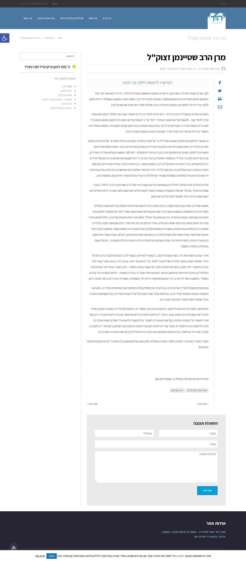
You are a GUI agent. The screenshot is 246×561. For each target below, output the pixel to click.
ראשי (60, 38)
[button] (4, 38)
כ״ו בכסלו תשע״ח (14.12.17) (182, 69)
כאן (157, 379)
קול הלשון (66, 90)
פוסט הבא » (92, 404)
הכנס (55, 3)
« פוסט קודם (203, 404)
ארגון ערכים (65, 95)
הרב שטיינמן (177, 390)
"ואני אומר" (49, 38)
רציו (64, 86)
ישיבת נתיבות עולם (61, 108)
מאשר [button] (52, 556)
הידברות (67, 103)
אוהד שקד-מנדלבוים (197, 390)
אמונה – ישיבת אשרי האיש (57, 99)
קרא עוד (40, 555)
